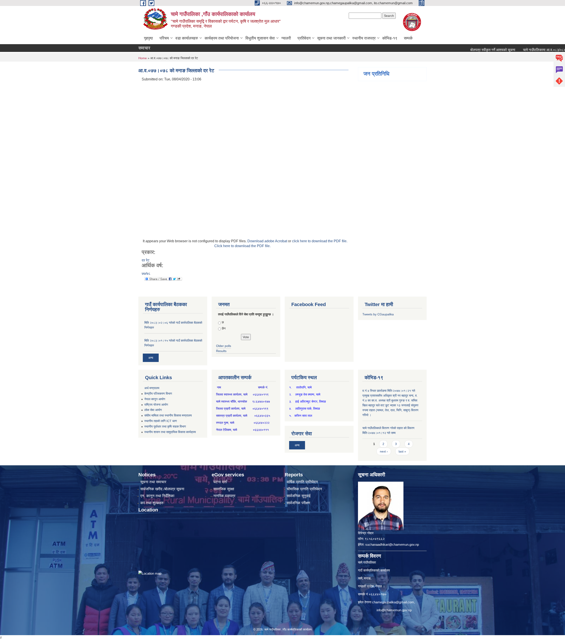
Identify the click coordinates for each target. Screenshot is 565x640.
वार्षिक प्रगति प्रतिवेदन (302, 482)
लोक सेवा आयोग (153, 410)
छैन (224, 328)
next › (384, 451)
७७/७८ (146, 273)
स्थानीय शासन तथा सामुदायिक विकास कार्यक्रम (170, 432)
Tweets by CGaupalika (378, 314)
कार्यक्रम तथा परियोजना (222, 38)
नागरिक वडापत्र (224, 496)
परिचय (164, 38)
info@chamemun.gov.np (394, 610)
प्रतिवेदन (304, 38)
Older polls (223, 346)
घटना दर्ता (220, 482)
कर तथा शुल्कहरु (152, 503)
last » (402, 451)
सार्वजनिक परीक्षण (298, 503)
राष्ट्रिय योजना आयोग (156, 404)
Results (221, 351)
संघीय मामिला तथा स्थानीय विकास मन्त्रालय (168, 415)
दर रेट (145, 260)
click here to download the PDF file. (319, 241)
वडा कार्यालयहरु (186, 38)
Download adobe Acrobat (267, 241)
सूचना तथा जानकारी (331, 38)
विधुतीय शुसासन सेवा (260, 38)
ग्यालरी (286, 38)
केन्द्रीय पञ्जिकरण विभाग (158, 393)
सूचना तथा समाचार (153, 482)
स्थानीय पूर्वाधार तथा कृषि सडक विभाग (165, 426)
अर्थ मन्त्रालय (151, 388)
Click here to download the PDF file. (242, 246)
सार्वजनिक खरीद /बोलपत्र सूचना (162, 489)
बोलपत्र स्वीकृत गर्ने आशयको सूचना (475, 50)
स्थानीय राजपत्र (364, 38)
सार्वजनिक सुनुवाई (299, 496)
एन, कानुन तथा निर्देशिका (157, 496)
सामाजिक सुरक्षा (223, 489)
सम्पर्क (408, 38)
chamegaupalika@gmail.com (393, 602)
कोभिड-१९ (389, 38)
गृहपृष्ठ (148, 38)
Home (142, 58)
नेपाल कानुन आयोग (154, 399)
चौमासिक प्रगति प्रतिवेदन (304, 489)
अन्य (150, 358)
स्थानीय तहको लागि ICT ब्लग (160, 421)
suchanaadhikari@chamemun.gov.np (392, 544)
